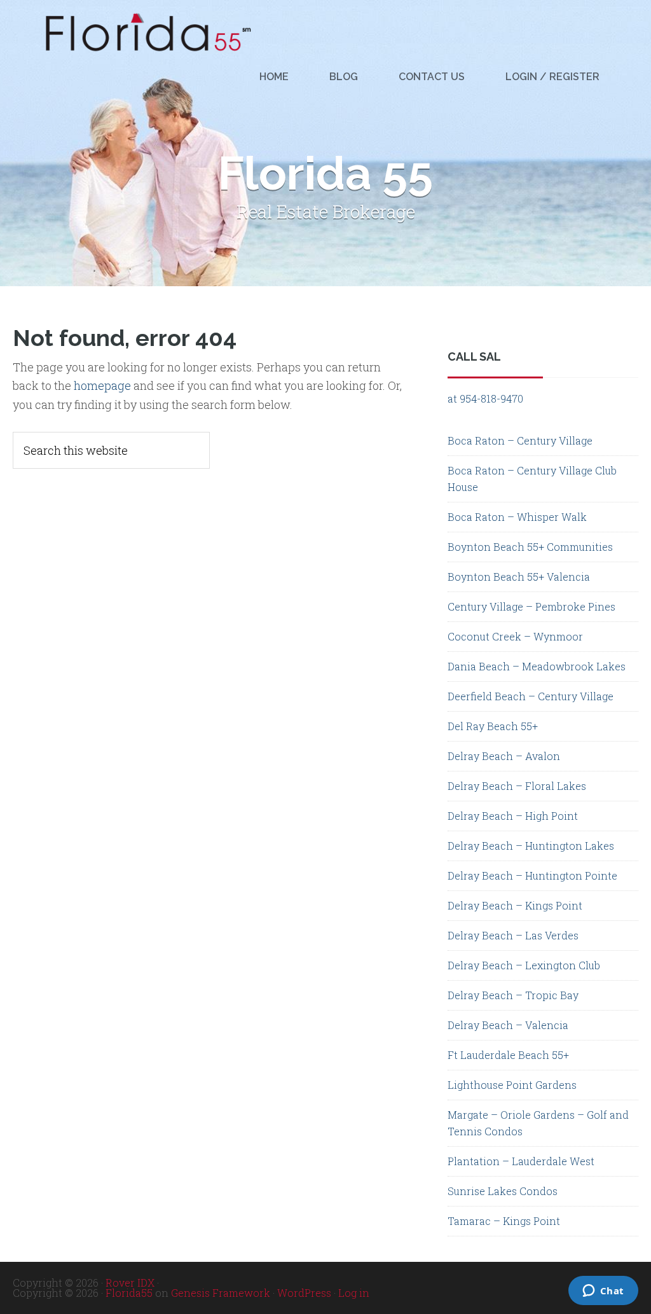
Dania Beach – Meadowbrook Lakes (537, 666)
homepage (102, 385)
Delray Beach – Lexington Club (524, 965)
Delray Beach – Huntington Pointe (532, 875)
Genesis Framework (220, 1292)
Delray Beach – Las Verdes (513, 935)
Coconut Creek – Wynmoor (515, 636)
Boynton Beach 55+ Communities (530, 546)
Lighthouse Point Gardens (512, 1084)
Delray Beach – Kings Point (515, 905)
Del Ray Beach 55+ (493, 726)
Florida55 (129, 1292)
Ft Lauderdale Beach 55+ (508, 1055)
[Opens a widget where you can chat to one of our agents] (441, 1292)
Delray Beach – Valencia (508, 1025)
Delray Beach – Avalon (504, 756)
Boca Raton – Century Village (520, 440)
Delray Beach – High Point (513, 815)
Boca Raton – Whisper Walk (517, 516)
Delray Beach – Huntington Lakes (531, 845)
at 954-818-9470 (485, 398)
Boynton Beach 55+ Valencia (519, 576)
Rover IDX (130, 1282)
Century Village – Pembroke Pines (531, 606)
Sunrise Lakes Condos (503, 1191)
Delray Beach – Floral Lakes (517, 785)
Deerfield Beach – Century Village (530, 696)
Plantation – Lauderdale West (521, 1161)
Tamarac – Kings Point (504, 1221)
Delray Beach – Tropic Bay (513, 995)
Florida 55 (143, 33)
